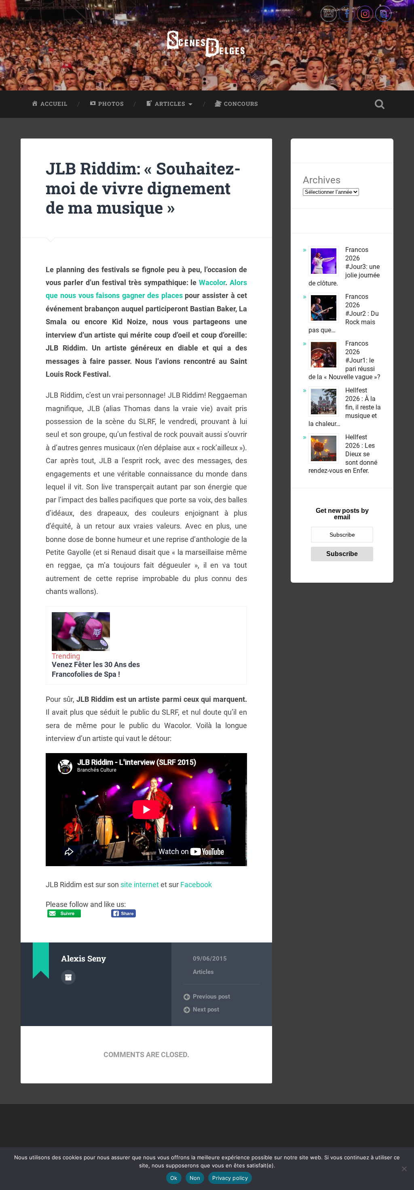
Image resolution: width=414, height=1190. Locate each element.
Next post (206, 1009)
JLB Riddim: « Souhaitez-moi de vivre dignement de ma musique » (143, 187)
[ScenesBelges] (207, 45)
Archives (321, 180)
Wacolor (212, 282)
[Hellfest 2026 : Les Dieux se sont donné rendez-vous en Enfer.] (323, 449)
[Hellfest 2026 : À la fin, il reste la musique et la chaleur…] (323, 402)
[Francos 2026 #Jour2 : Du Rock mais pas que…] (323, 309)
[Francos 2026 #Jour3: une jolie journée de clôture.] (323, 262)
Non (195, 1178)
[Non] (404, 1169)
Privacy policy (230, 1178)
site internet (139, 884)
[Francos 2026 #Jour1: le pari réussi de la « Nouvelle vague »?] (323, 356)
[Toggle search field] (379, 104)
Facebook (196, 884)
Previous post (211, 996)
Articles (203, 972)
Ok (173, 1178)
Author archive (68, 977)
